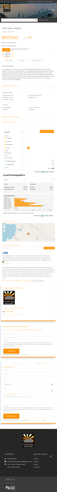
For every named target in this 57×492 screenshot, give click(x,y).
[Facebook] (50, 456)
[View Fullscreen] (4, 230)
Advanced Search (43, 20)
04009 (29, 281)
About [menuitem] (36, 464)
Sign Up (50, 1)
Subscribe (11, 351)
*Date (4, 381)
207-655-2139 (32, 1)
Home (2, 281)
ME (12, 281)
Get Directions (49, 248)
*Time (4, 388)
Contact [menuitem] (37, 467)
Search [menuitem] (36, 461)
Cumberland (17, 281)
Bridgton (24, 281)
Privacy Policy (6, 263)
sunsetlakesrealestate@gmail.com (20, 461)
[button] (36, 20)
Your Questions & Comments (10, 394)
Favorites (40, 1)
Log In (46, 1)
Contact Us (16, 363)
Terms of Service (39, 420)
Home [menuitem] (36, 459)
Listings (8, 281)
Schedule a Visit (41, 363)
